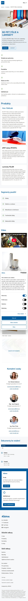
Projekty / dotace (6, 568)
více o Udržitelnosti (9, 504)
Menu (24, 2)
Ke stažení (4, 563)
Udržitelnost (5, 557)
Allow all (14, 318)
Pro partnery (5, 566)
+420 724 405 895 (14, 411)
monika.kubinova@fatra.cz (14, 386)
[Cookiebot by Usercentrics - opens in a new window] (20, 273)
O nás (3, 536)
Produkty (7, 7)
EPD (2, 448)
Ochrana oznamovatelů (8, 570)
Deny (14, 327)
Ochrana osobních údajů (7, 580)
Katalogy (3, 445)
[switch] (24, 300)
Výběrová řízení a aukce (8, 559)
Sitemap (3, 577)
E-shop (3, 543)
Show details (21, 313)
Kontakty (12, 48)
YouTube (5, 525)
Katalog (5, 48)
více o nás (6, 486)
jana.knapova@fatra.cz (14, 409)
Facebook (5, 522)
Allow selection (14, 322)
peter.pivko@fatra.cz (14, 431)
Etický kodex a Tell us (7, 573)
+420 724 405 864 (14, 389)
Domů (2, 7)
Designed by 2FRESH (6, 586)
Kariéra (3, 552)
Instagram (6, 527)
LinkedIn (5, 520)
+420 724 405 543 (14, 433)
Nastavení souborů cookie (7, 582)
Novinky (4, 554)
